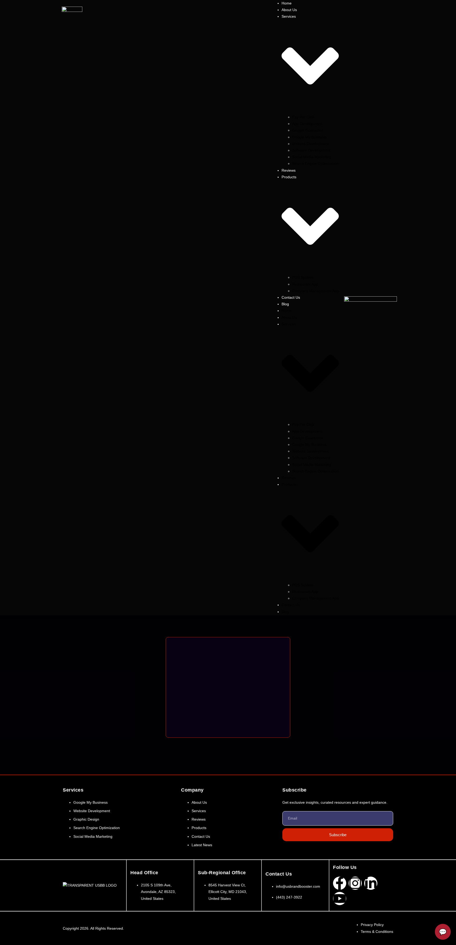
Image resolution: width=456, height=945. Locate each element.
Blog (285, 304)
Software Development (311, 150)
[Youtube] (339, 898)
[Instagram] (355, 883)
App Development (307, 123)
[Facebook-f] (339, 883)
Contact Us (291, 297)
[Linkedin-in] (370, 883)
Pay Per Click (303, 117)
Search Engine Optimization (315, 163)
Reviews (289, 478)
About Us (289, 317)
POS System (302, 277)
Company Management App (315, 291)
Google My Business (309, 137)
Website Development (310, 144)
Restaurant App (305, 284)
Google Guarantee (307, 130)
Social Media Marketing (311, 157)
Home (287, 310)
